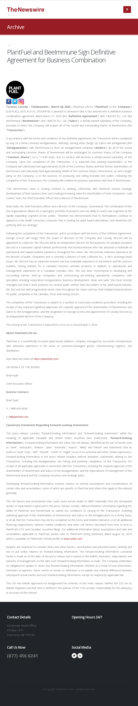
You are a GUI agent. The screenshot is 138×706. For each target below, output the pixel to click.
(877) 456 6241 (22, 656)
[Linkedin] (79, 655)
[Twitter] (74, 655)
